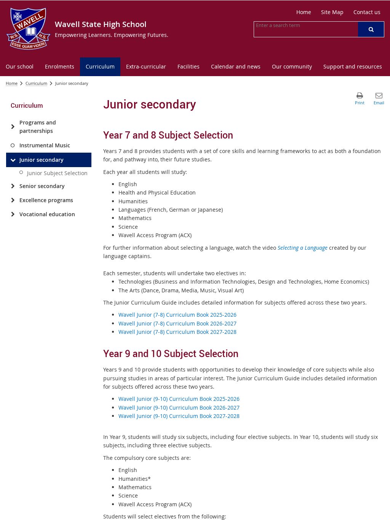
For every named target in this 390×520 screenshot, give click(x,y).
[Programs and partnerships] (12, 127)
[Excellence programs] (12, 200)
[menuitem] (19, 66)
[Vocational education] (12, 214)
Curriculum (36, 83)
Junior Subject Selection (57, 173)
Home (12, 83)
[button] (371, 29)
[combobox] (294, 25)
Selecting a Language (303, 247)
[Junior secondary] (12, 160)
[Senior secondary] (12, 186)
